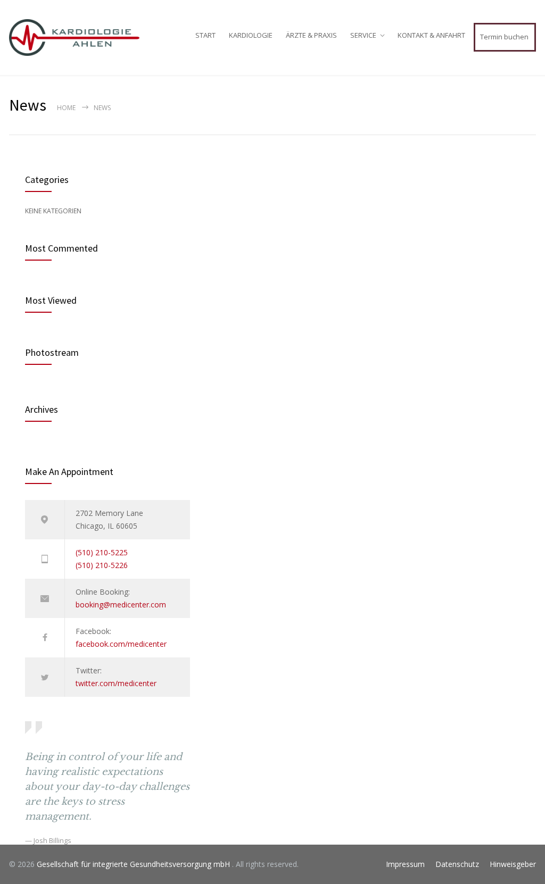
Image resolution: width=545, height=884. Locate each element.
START (205, 35)
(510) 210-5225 (102, 552)
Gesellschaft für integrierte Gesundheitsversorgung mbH (134, 864)
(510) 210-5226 (102, 565)
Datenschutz (457, 864)
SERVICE (363, 35)
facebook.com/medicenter (121, 644)
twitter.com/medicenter (116, 683)
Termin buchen (504, 36)
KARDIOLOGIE (250, 35)
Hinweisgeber (513, 864)
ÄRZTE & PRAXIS (311, 35)
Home (66, 107)
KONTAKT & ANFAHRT (431, 35)
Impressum (405, 864)
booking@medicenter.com (121, 604)
